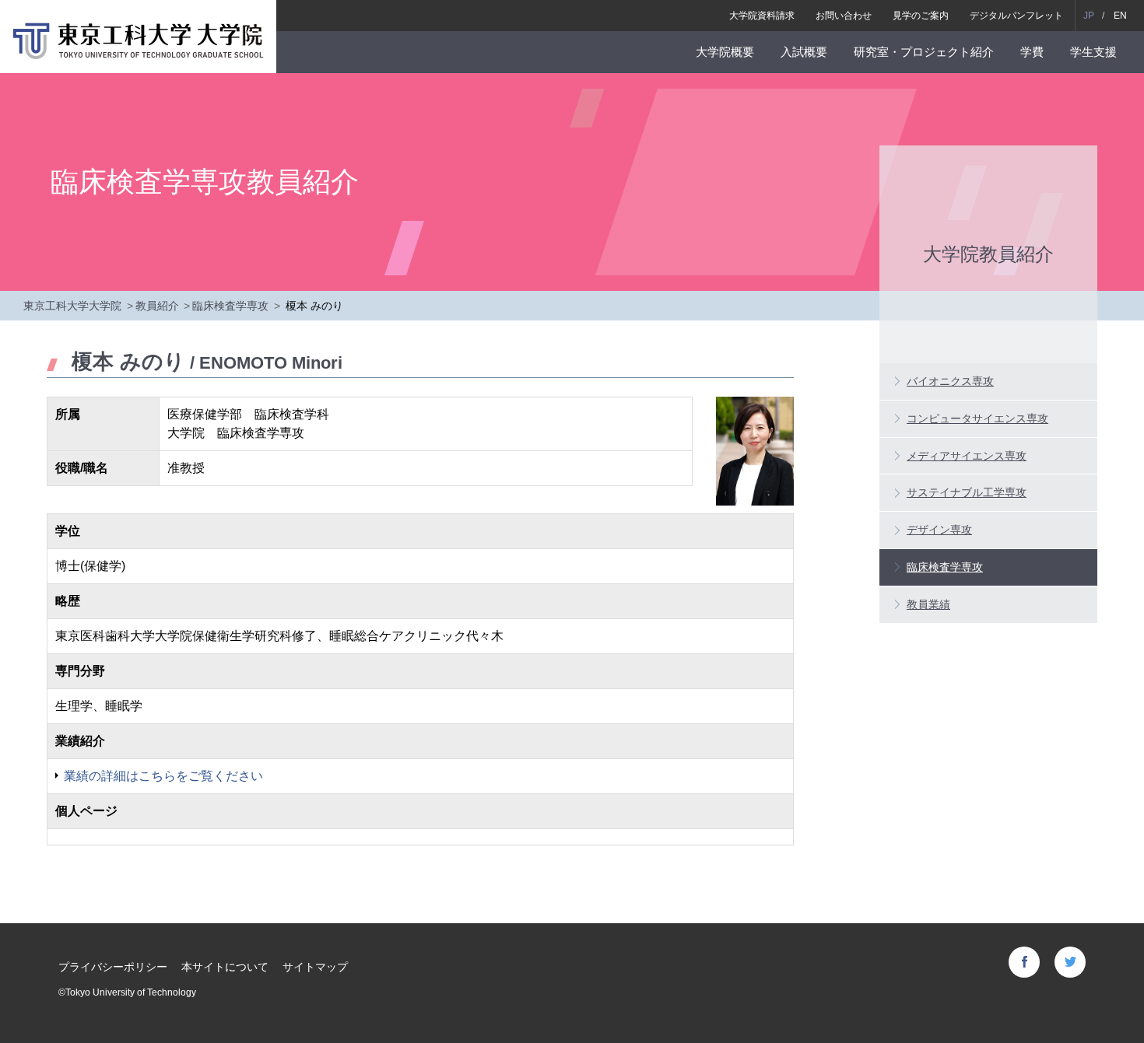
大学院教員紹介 (988, 253)
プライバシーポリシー (112, 967)
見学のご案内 (921, 15)
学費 (1032, 51)
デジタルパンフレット (1016, 15)
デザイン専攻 (939, 529)
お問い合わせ (844, 15)
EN (1120, 15)
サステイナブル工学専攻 (966, 492)
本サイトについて (224, 967)
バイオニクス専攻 (950, 381)
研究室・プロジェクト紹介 (924, 51)
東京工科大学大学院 (72, 305)
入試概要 (804, 51)
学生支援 (1093, 51)
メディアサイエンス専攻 (966, 456)
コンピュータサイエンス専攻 (977, 418)
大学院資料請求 (762, 15)
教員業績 (928, 604)
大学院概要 (725, 51)
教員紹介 (157, 305)
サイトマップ (315, 967)
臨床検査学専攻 (230, 305)
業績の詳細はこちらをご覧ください (163, 775)
